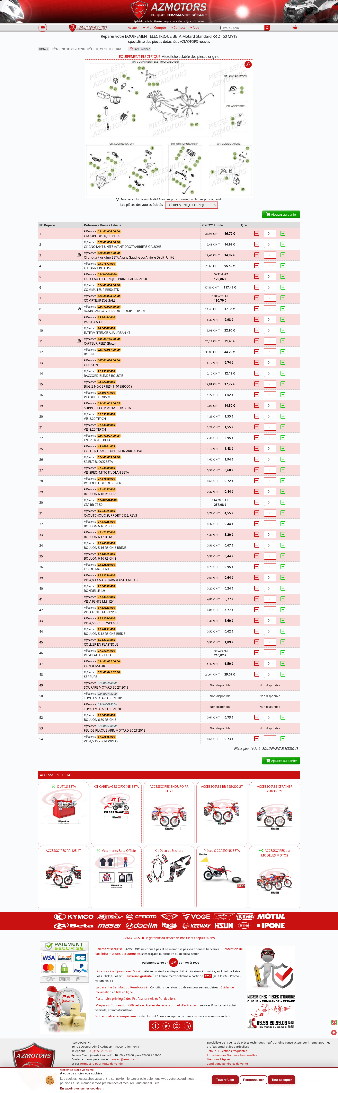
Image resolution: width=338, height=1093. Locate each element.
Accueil (133, 27)
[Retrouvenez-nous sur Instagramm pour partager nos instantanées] (176, 1025)
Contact (179, 27)
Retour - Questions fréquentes (227, 1051)
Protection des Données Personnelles (232, 1055)
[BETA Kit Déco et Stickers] (169, 868)
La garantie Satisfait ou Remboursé (121, 987)
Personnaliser (253, 1079)
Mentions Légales (218, 1059)
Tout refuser (225, 1079)
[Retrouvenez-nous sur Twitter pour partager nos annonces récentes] (166, 1025)
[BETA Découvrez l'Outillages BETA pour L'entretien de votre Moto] (63, 806)
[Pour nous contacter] (272, 1012)
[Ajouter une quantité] (283, 233)
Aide (196, 27)
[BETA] (274, 881)
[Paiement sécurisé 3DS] (66, 963)
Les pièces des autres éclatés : (142, 204)
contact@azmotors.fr (125, 1059)
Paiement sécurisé (109, 949)
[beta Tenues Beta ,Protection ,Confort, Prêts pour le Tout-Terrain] (116, 870)
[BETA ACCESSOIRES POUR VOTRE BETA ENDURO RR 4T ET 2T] (169, 817)
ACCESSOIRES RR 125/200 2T (222, 786)
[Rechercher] (267, 28)
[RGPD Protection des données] (272, 969)
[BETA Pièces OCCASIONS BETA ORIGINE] (222, 870)
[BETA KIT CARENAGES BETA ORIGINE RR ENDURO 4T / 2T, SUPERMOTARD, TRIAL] (116, 806)
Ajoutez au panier (283, 214)
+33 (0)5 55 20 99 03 (99, 1051)
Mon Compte (156, 27)
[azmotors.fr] (88, 27)
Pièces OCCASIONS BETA (222, 850)
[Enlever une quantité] (257, 233)
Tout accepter (281, 1079)
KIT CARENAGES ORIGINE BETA (116, 786)
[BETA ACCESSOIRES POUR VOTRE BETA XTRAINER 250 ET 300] (274, 817)
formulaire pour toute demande (101, 1063)
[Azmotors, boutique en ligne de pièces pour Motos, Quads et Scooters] (169, 9)
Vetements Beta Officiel (119, 850)
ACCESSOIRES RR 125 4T (63, 850)
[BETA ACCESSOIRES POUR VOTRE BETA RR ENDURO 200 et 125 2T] (222, 812)
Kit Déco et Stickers (169, 850)
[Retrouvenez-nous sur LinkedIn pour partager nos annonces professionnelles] (187, 1025)
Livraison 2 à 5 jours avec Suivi (117, 971)
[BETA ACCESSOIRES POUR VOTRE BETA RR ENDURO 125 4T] (63, 876)
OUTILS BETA (66, 786)
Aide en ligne (124, 992)
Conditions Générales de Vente (227, 1063)
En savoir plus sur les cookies (82, 1088)
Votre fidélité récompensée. (116, 1016)
